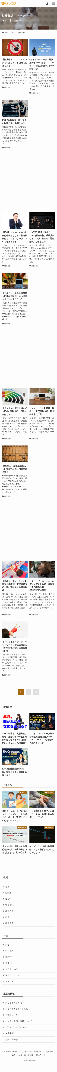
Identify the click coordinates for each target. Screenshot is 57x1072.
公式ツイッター (12, 1015)
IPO (8, 21)
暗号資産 (9, 923)
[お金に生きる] (8, 3)
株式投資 (9, 911)
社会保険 (9, 951)
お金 (7, 945)
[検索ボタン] (46, 3)
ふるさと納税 (11, 969)
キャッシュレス (12, 975)
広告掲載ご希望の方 (12, 1052)
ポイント (9, 981)
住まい (8, 963)
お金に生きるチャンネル (16, 1009)
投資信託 (9, 905)
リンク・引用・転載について (18, 1021)
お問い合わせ (11, 1039)
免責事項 (9, 1033)
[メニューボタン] (53, 3)
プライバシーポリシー (15, 1027)
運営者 (30, 1055)
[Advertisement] (28, 180)
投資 (7, 887)
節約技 (8, 957)
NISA (7, 899)
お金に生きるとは (13, 1003)
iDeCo (8, 893)
